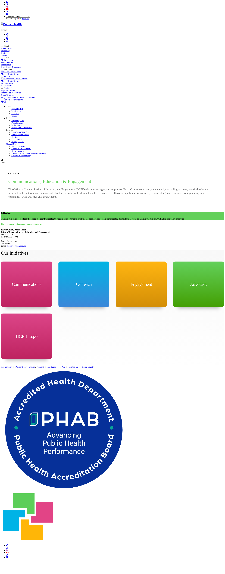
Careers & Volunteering (13, 100)
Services (7, 76)
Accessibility (6, 367)
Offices (4, 55)
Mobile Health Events (10, 74)
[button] (2, 46)
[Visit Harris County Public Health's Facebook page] (7, 2)
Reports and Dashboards (11, 67)
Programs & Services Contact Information (18, 97)
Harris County (88, 367)
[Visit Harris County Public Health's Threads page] (7, 7)
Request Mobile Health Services (14, 79)
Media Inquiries (7, 60)
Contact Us (8, 88)
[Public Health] (11, 24)
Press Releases (7, 62)
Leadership (5, 51)
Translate (25, 19)
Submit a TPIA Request (11, 93)
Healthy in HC (7, 86)
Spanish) (40, 367)
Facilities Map (7, 83)
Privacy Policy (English (25, 367)
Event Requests (7, 95)
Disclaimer (52, 367)
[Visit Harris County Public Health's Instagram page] (7, 4)
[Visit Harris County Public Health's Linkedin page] (7, 14)
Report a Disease (8, 90)
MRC (3, 102)
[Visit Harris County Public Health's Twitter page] (7, 11)
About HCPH (6, 48)
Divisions (5, 53)
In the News (6, 65)
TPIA (62, 367)
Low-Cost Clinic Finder (11, 72)
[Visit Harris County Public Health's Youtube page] (7, 9)
